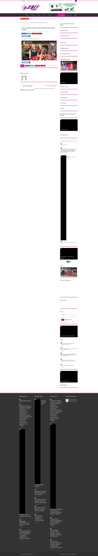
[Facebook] (67, 1)
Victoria (62, 82)
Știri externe (33, 15)
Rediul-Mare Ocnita (64, 144)
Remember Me (69, 319)
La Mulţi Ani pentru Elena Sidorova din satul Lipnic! (40, 493)
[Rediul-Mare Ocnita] (61, 143)
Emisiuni (39, 15)
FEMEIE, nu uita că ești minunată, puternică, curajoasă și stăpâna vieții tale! (67, 344)
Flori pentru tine (61, 15)
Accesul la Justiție (68, 15)
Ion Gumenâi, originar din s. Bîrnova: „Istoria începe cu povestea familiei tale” (56, 533)
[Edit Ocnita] (30, 7)
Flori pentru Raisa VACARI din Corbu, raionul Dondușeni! (28, 85)
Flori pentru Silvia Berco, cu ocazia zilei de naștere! (40, 509)
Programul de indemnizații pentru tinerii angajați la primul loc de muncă (56, 522)
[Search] (76, 1)
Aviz (55, 15)
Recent (62, 141)
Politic (44, 15)
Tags (74, 141)
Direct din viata (50, 15)
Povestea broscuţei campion (67, 258)
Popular (66, 141)
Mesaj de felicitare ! (65, 381)
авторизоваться (52, 88)
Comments (70, 141)
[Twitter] (68, 1)
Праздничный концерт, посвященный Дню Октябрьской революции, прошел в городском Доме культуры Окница (68, 355)
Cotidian (27, 15)
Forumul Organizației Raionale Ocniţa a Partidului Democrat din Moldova (68, 349)
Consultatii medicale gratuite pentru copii (67, 365)
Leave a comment (41, 31)
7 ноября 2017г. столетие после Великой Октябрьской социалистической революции (68, 360)
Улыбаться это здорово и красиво (71, 157)
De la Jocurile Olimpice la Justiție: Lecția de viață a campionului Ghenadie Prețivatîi (56, 544)
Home (21, 22)
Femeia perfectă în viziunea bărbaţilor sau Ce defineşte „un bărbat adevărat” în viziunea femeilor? (25, 534)
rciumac (23, 31)
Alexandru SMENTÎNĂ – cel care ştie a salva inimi (68, 242)
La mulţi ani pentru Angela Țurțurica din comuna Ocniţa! (41, 501)
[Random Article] (75, 15)
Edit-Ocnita (75, 554)
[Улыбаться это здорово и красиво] (63, 197)
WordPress (66, 554)
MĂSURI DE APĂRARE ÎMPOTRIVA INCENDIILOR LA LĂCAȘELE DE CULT (41, 18)
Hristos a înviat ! (64, 129)
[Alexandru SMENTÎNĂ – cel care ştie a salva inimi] (61, 241)
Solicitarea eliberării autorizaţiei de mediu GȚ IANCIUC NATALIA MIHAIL (56, 512)
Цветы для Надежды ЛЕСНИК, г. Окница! (50, 85)
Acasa (22, 15)
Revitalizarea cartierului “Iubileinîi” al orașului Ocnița (39, 518)
